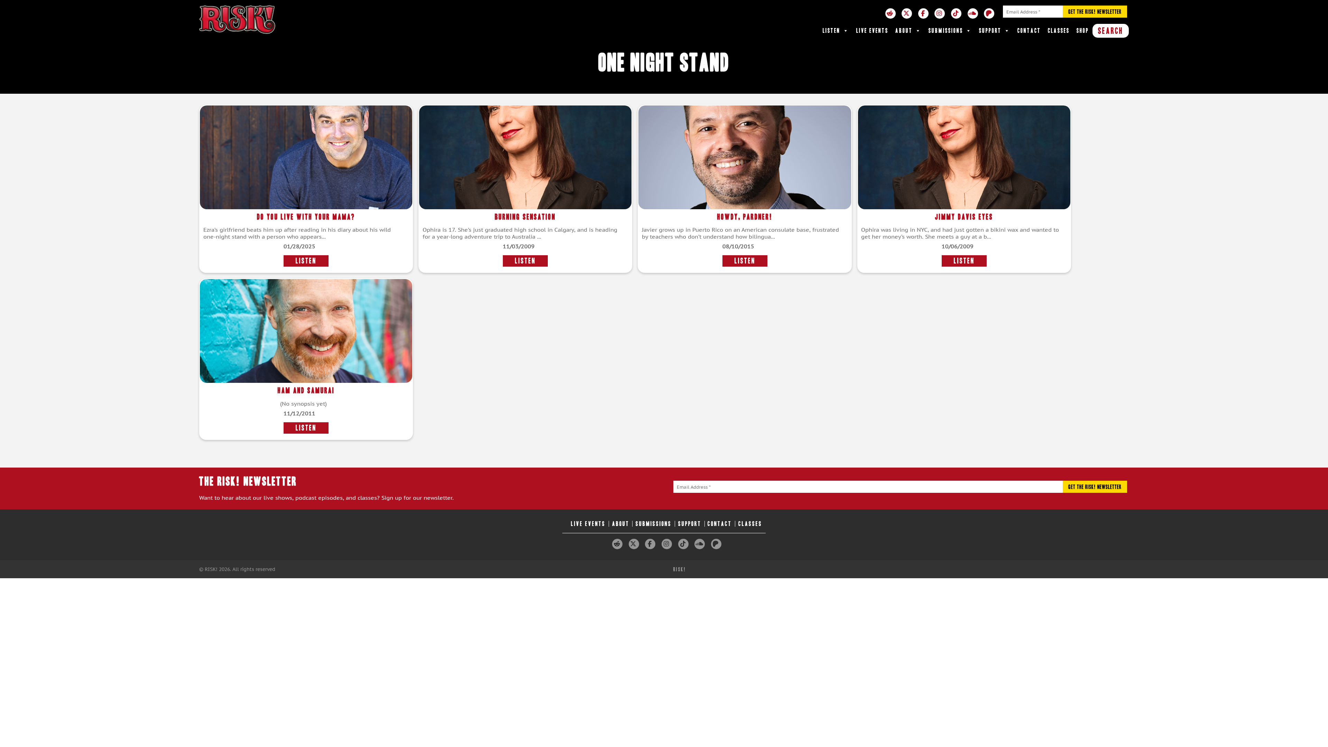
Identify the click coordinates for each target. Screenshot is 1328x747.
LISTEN (306, 261)
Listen (831, 31)
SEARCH (1110, 31)
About (904, 31)
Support (990, 31)
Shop (1083, 31)
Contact (1029, 31)
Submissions (946, 31)
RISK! (679, 569)
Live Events (872, 31)
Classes (1059, 31)
